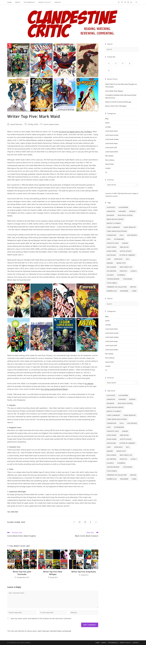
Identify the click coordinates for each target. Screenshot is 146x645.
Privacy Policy (125, 642)
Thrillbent (88, 132)
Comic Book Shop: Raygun (114, 91)
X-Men (134, 291)
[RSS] (109, 70)
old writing (111, 271)
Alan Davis (111, 207)
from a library (109, 160)
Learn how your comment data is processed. (54, 631)
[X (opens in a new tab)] (118, 2)
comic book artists (111, 131)
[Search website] (136, 2)
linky (109, 259)
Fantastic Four (113, 243)
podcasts (123, 271)
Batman (132, 211)
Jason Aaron (111, 251)
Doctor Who (132, 235)
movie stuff (121, 263)
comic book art (130, 227)
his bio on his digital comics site (71, 132)
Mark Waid (14, 512)
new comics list (126, 267)
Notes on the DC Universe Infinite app (118, 102)
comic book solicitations (117, 231)
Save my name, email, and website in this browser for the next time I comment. (41, 618)
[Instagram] (116, 63)
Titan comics (112, 283)
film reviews (109, 156)
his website (89, 383)
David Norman (16, 124)
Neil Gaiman (111, 267)
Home (98, 642)
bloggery (110, 215)
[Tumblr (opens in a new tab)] (128, 2)
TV (106, 172)
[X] (109, 63)
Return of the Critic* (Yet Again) (115, 106)
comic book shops (111, 143)
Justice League (125, 251)
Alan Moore (123, 207)
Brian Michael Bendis (115, 219)
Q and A (134, 271)
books (107, 123)
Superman (121, 275)
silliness (110, 275)
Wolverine (124, 291)
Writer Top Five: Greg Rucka (83, 571)
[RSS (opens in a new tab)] (131, 2)
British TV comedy (114, 223)
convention (111, 235)
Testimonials (113, 642)
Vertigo (133, 287)
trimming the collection (116, 287)
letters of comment (127, 255)
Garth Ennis (111, 247)
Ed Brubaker (119, 239)
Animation (111, 211)
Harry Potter (109, 164)
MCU (127, 259)
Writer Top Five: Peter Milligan (52, 572)
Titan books (127, 279)
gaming (125, 243)
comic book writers (51, 124)
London (108, 168)
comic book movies (111, 135)
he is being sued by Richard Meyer (54, 389)
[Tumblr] (129, 63)
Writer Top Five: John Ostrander (22, 572)
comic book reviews (112, 139)
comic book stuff (111, 147)
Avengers (122, 211)
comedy (108, 127)
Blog (106, 119)
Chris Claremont (113, 227)
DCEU (122, 235)
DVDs (109, 239)
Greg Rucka (124, 247)
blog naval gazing (125, 215)
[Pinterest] (123, 63)
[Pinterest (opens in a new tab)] (122, 2)
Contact (136, 642)
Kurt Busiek (111, 255)
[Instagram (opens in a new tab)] (125, 2)
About (104, 642)
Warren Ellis (112, 291)
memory (110, 263)
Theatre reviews (113, 279)
